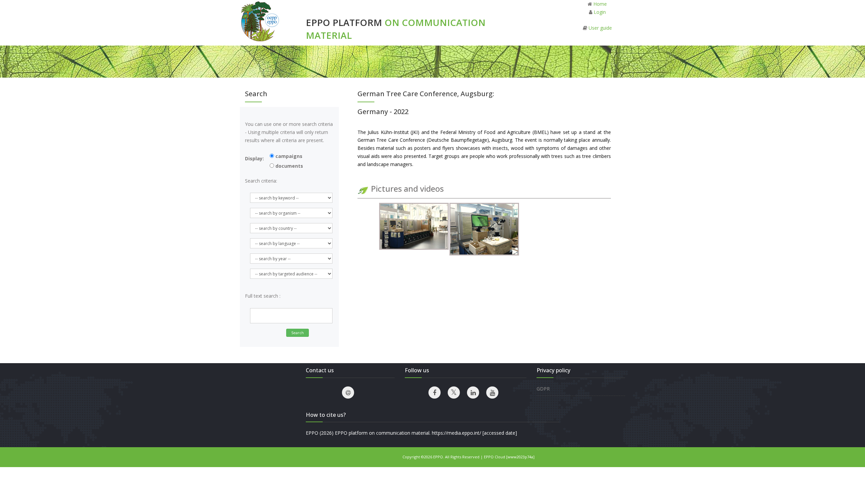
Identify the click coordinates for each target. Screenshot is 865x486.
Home (600, 4)
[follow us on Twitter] (454, 392)
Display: (254, 158)
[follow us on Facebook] (434, 392)
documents (288, 166)
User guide (600, 28)
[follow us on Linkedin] (473, 392)
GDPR (543, 388)
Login (600, 12)
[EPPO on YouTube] (492, 392)
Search (297, 332)
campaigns (288, 156)
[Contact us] (348, 392)
